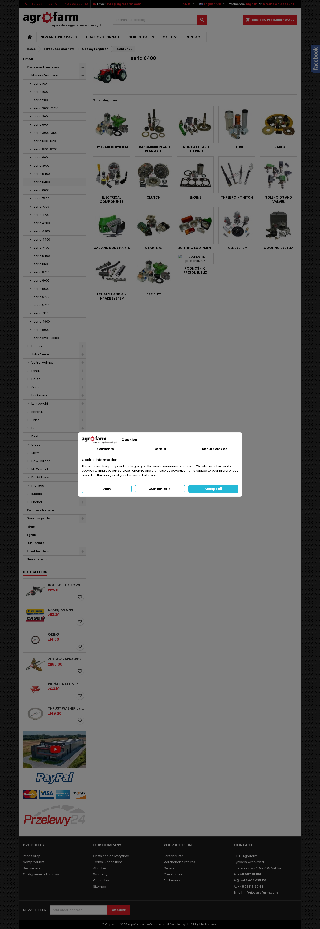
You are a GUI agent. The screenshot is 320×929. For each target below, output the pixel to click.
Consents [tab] (105, 449)
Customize (158, 488)
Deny (106, 488)
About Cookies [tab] (214, 449)
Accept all (213, 488)
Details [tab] (160, 449)
